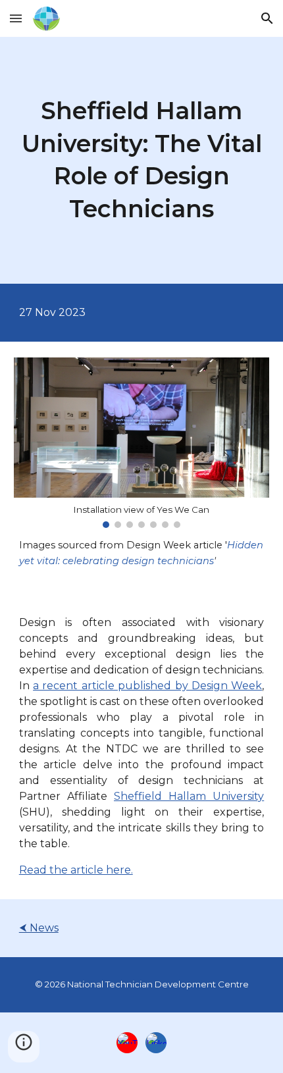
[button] (16, 18)
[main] (142, 160)
